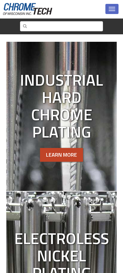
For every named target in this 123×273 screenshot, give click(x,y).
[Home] (27, 9)
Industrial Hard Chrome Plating (61, 106)
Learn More (61, 155)
